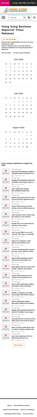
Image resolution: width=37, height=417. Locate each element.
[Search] (24, 17)
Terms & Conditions (27, 410)
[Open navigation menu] (3, 17)
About (9, 405)
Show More (18, 345)
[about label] (12, 176)
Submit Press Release (10, 410)
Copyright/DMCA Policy (12, 414)
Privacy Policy (28, 414)
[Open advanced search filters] (29, 17)
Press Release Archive (22, 405)
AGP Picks (5, 3)
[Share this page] (34, 17)
